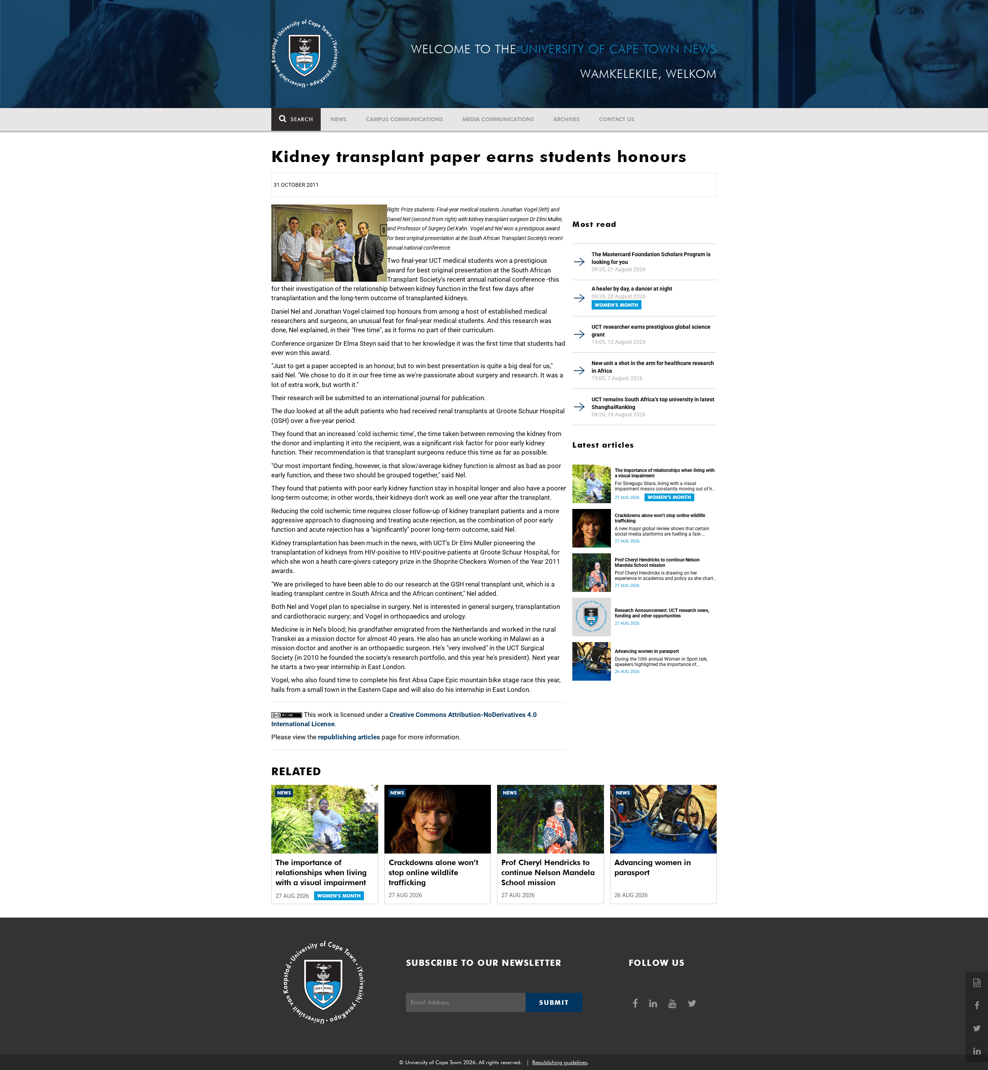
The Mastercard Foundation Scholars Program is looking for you (651, 258)
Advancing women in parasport (647, 651)
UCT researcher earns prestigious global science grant (651, 331)
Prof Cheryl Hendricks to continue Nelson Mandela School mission (657, 562)
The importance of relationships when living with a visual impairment (665, 473)
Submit (553, 1002)
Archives (566, 119)
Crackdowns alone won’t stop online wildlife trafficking (660, 518)
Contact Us (616, 119)
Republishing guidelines (559, 1062)
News (338, 119)
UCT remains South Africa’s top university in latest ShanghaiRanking (653, 403)
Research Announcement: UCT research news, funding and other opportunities (662, 613)
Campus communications (404, 119)
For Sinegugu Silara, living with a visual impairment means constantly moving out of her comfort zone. (665, 486)
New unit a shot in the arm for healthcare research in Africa (653, 367)
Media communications (498, 119)
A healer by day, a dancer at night (632, 289)
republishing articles (349, 737)
